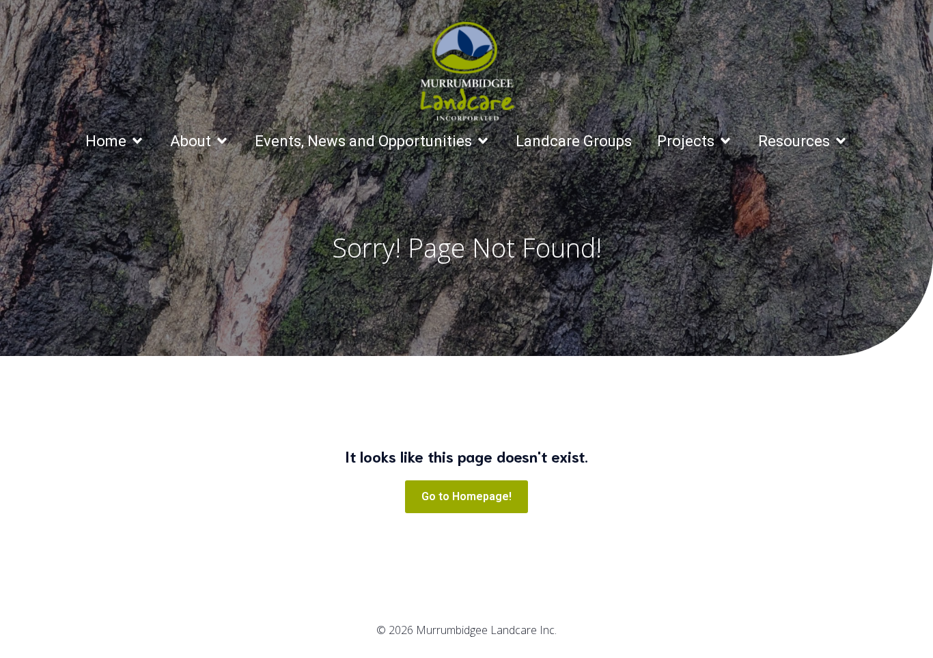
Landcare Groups (574, 141)
